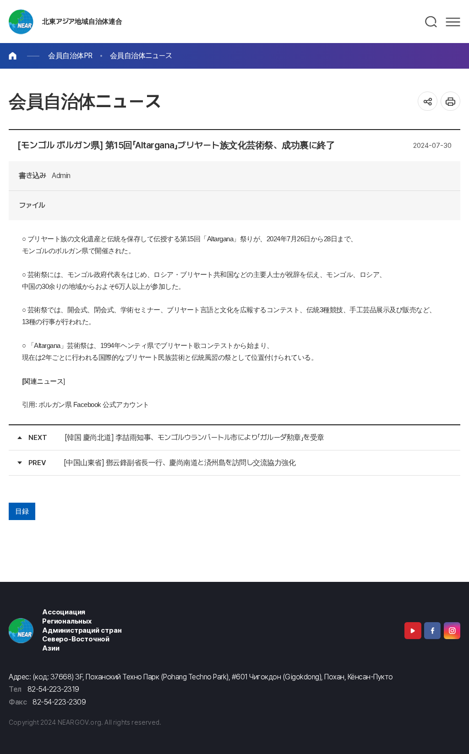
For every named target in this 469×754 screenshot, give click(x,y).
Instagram (452, 630)
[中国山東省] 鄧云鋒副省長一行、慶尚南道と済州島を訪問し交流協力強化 (180, 462)
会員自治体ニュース (141, 55)
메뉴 (453, 22)
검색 (431, 22)
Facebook (432, 630)
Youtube (412, 630)
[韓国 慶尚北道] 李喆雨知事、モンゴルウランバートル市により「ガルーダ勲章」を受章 (194, 437)
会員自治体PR (70, 55)
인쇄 (450, 101)
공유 (427, 101)
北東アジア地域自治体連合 (82, 21)
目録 (21, 511)
